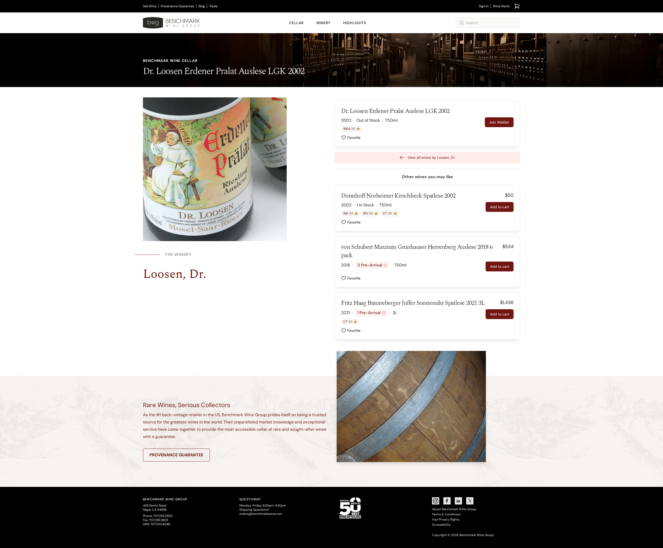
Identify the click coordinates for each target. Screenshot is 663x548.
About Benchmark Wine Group (454, 509)
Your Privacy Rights (445, 519)
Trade (213, 6)
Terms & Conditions (446, 514)
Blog (202, 6)
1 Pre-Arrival (370, 312)
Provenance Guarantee (177, 6)
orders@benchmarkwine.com (260, 514)
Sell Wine (149, 6)
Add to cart (499, 207)
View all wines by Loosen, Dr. (431, 157)
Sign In (483, 6)
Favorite (354, 137)
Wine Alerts (501, 6)
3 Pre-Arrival (371, 265)
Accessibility (441, 525)
